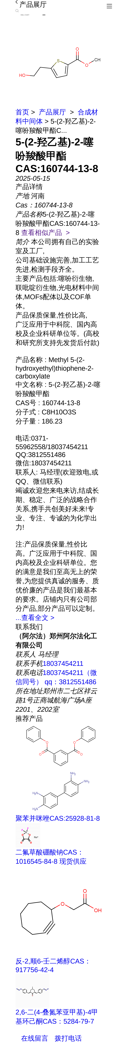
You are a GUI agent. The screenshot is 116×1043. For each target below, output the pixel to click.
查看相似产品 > (45, 232)
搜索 (43, 15)
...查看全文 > (35, 617)
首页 (22, 112)
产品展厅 (52, 112)
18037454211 (63, 663)
